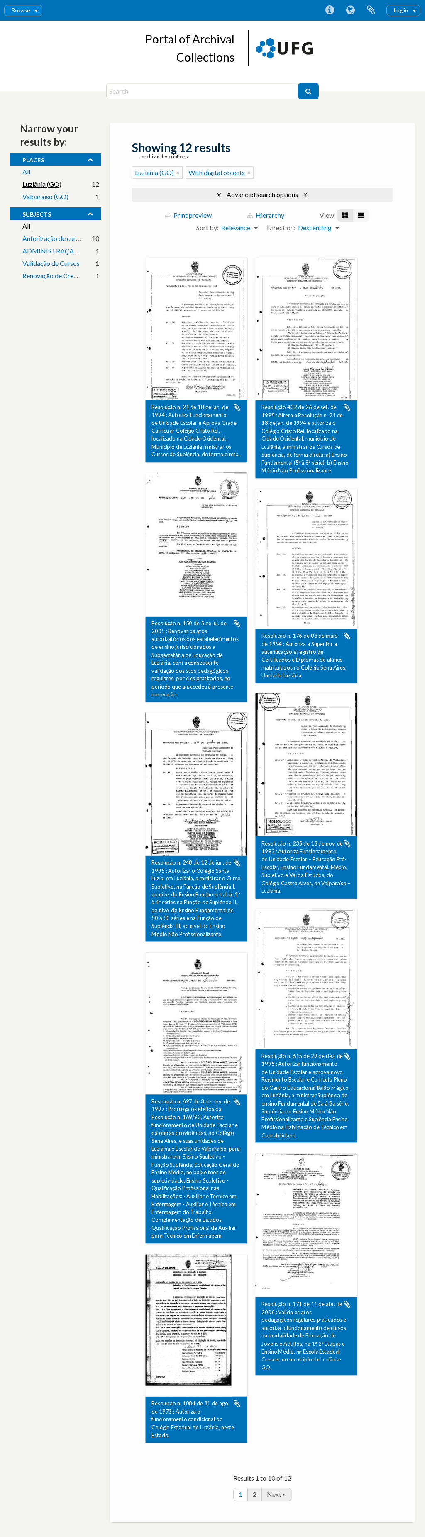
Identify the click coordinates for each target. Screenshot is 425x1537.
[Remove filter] (178, 172)
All (26, 172)
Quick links (329, 10)
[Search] (308, 91)
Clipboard (371, 10)
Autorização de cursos (53, 238)
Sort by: (207, 227)
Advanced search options (262, 194)
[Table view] (361, 215)
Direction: (281, 227)
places (33, 159)
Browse (21, 10)
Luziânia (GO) (41, 184)
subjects (36, 213)
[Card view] (345, 215)
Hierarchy (269, 215)
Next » (276, 1494)
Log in (401, 10)
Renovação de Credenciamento (66, 275)
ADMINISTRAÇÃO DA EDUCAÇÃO (75, 251)
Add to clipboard (237, 407)
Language (350, 10)
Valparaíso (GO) (45, 196)
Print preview (192, 215)
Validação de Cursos (51, 263)
